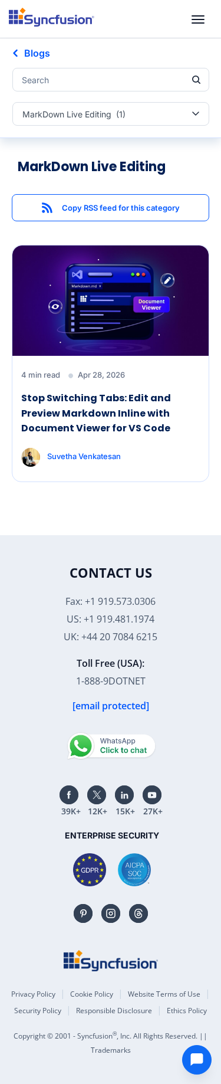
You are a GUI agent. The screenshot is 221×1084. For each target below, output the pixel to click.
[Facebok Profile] (69, 794)
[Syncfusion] (111, 960)
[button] (110, 207)
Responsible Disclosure (114, 1011)
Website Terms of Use (164, 994)
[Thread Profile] (138, 913)
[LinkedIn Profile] (124, 794)
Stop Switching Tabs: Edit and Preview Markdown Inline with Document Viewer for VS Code (96, 413)
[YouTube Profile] (152, 794)
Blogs (37, 53)
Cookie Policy (91, 994)
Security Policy (37, 1011)
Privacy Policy (33, 994)
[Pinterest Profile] (83, 913)
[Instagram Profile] (110, 913)
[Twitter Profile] (96, 794)
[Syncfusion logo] (51, 17)
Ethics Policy (187, 1011)
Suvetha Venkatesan (84, 455)
